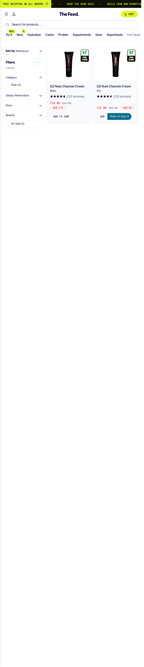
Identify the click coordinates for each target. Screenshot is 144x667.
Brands (10, 115)
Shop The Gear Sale (77, 4)
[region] (70, 4)
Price (9, 105)
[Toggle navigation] (6, 14)
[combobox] (70, 24)
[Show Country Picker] (46, 4)
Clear (37, 62)
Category (11, 77)
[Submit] (7, 24)
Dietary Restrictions (17, 95)
